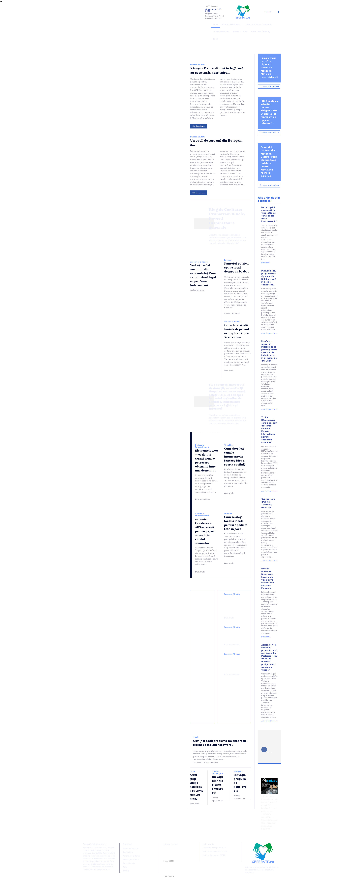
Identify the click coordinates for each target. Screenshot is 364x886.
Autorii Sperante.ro (217, 799)
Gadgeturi (238, 771)
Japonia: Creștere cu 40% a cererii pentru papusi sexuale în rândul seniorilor (205, 531)
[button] (277, 31)
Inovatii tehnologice (217, 772)
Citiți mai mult (198, 126)
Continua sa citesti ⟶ (269, 86)
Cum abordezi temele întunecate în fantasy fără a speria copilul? (235, 456)
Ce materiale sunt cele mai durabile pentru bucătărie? (203, 711)
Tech (195, 737)
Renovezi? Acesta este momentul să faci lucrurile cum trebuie (202, 629)
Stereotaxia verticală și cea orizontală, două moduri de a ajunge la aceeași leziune (233, 605)
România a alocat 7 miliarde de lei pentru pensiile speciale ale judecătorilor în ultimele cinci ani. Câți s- (269, 351)
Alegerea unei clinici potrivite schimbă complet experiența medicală (234, 663)
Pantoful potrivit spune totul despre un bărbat (236, 267)
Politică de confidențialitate (215, 851)
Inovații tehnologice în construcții (217, 784)
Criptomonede (267, 823)
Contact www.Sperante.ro (214, 848)
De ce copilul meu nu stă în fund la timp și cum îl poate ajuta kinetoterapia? (269, 214)
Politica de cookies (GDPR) (214, 855)
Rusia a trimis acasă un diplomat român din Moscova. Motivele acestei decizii (269, 67)
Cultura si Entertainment (202, 446)
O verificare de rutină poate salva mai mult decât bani (202, 605)
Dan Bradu (229, 370)
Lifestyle (228, 514)
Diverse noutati (197, 65)
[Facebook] (278, 12)
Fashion (227, 260)
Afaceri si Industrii (199, 262)
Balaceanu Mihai (232, 313)
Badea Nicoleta (197, 290)
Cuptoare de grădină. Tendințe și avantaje (268, 503)
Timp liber (228, 445)
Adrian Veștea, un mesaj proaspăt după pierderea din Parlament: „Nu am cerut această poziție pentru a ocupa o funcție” (269, 657)
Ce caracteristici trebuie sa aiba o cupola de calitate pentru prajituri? (203, 655)
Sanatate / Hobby (232, 594)
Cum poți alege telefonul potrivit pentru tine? (196, 786)
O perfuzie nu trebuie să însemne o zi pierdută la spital (233, 635)
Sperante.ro (253, 870)
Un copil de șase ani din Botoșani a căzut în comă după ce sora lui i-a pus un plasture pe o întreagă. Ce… (178, 871)
